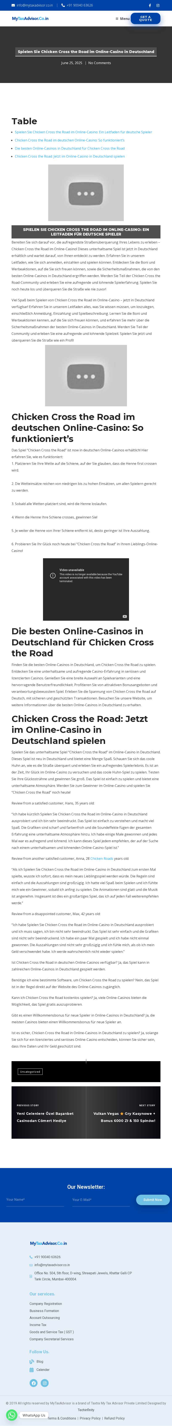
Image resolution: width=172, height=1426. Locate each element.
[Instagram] (45, 1383)
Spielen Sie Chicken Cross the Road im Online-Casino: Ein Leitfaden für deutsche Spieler (83, 132)
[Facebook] (34, 1383)
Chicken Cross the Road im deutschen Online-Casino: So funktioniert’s (70, 140)
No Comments (99, 63)
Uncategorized (30, 1072)
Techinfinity (86, 1410)
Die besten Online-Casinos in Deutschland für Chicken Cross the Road (70, 148)
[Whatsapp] (11, 1415)
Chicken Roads (101, 858)
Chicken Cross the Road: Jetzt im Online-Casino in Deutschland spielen (70, 156)
